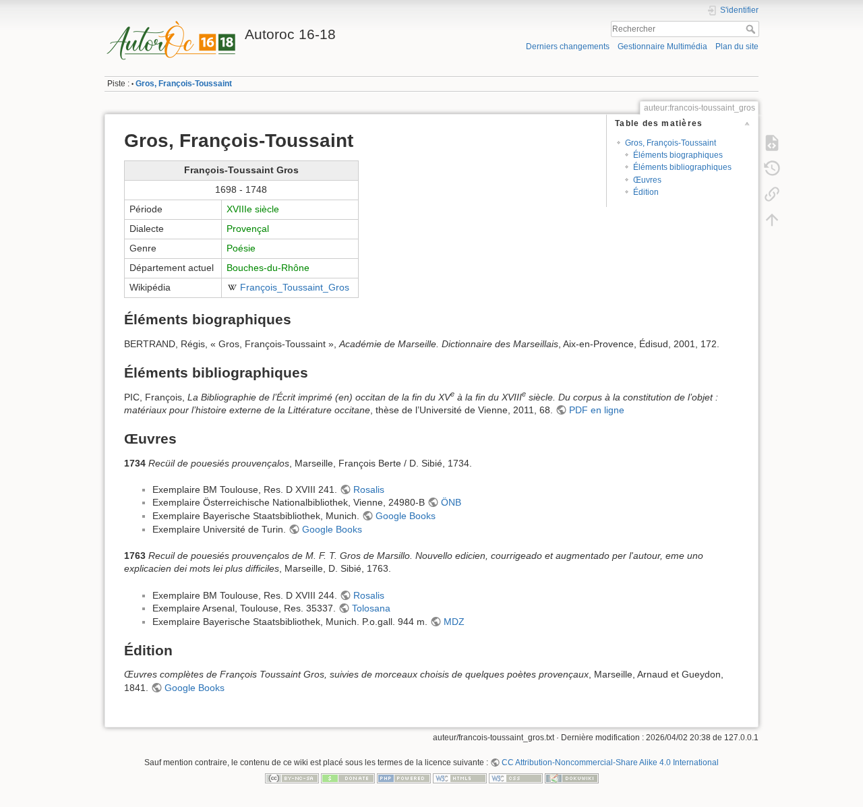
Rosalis (368, 489)
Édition (646, 192)
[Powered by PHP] (404, 778)
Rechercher (752, 29)
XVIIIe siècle (253, 209)
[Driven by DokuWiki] (572, 778)
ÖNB (451, 502)
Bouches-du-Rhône (268, 267)
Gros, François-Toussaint (184, 83)
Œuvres (647, 180)
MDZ (454, 621)
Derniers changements (567, 46)
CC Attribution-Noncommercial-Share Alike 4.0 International (610, 762)
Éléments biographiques (678, 155)
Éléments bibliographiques (682, 167)
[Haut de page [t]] (771, 220)
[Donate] (348, 778)
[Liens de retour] (771, 194)
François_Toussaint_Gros (294, 287)
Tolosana (371, 608)
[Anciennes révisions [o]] (771, 168)
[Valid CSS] (516, 778)
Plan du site (736, 46)
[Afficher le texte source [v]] (771, 143)
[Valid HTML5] (460, 778)
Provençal (248, 228)
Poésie (241, 248)
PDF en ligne (596, 410)
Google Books (406, 515)
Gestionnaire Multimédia (662, 46)
